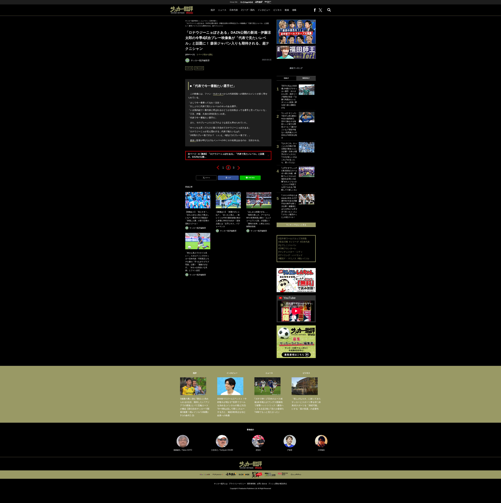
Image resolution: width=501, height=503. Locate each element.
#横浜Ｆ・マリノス (287, 258)
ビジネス (277, 10)
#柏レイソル (303, 258)
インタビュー (264, 10)
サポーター (218, 94)
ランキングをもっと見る (296, 225)
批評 (213, 10)
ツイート (207, 177)
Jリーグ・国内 (248, 10)
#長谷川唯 (283, 242)
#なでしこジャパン (287, 245)
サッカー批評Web (191, 21)
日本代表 (233, 10)
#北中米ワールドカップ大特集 (292, 238)
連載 (294, 10)
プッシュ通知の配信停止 (277, 484)
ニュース (222, 10)
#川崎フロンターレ (287, 248)
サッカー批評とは (221, 484)
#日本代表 (305, 242)
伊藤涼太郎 (199, 68)
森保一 (193, 140)
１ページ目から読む (204, 54)
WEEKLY (306, 78)
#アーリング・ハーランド (290, 255)
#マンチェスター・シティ (290, 252)
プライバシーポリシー (237, 484)
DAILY (286, 78)
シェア (229, 177)
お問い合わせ (262, 484)
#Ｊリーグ (294, 242)
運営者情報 (251, 484)
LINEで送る (251, 177)
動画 (287, 10)
